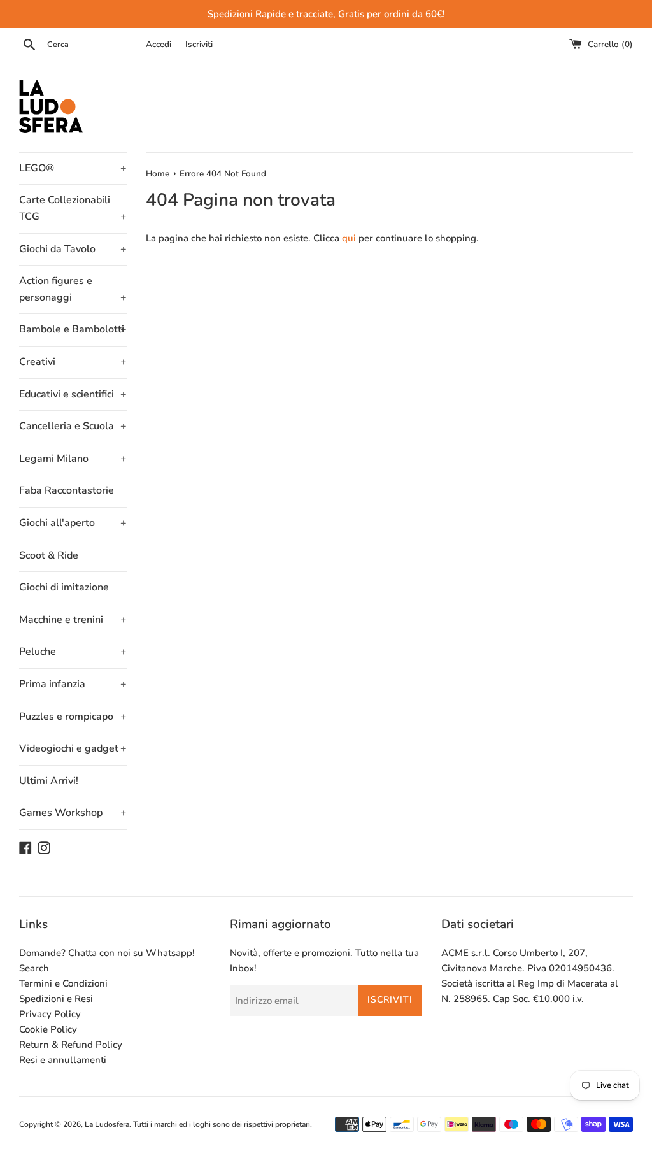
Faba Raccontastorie (66, 490)
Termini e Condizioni (63, 983)
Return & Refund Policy (70, 1044)
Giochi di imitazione (64, 587)
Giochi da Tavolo (73, 249)
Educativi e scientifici (73, 394)
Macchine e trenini (73, 620)
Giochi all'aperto (73, 523)
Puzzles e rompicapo (73, 717)
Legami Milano (73, 459)
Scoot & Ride (48, 555)
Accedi (158, 44)
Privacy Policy (50, 1014)
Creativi (73, 362)
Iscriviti (199, 44)
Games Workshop (73, 813)
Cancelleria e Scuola (73, 426)
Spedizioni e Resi (56, 998)
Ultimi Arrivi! (48, 781)
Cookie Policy (48, 1029)
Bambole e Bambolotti (73, 329)
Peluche (73, 652)
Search (34, 968)
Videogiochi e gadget (73, 748)
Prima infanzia (73, 684)
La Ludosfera (107, 1124)
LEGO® (73, 168)
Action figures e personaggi (73, 289)
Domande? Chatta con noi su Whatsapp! (107, 953)
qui (349, 238)
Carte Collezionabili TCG (73, 208)
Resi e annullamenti (62, 1060)
